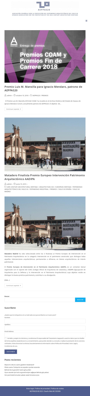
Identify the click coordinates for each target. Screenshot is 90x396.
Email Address (9, 331)
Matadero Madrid (11, 254)
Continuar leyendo (14, 108)
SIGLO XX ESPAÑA (64, 189)
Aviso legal (30, 388)
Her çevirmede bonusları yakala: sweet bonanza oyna (21, 375)
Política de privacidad (42, 388)
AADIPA (70, 270)
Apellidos (7, 324)
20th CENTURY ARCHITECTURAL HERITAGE (22, 187)
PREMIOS (45, 95)
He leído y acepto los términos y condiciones (21, 338)
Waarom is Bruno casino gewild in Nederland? (19, 365)
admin (9, 95)
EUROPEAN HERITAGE (63, 187)
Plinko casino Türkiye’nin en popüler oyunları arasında (22, 367)
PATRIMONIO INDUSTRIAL (39, 189)
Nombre (7, 317)
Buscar (6, 296)
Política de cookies (57, 388)
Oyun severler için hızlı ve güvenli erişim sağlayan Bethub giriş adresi (26, 372)
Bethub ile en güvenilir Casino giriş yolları (17, 370)
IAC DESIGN (56, 391)
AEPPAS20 (36, 95)
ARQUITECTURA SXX (46, 187)
